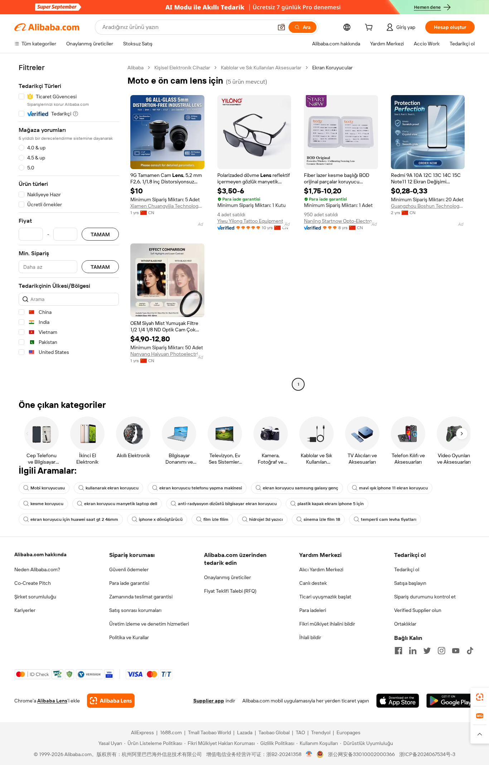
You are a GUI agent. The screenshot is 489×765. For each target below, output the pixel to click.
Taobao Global (274, 732)
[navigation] (69, 227)
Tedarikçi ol (406, 569)
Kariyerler (24, 610)
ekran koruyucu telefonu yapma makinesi (200, 487)
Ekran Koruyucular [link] (332, 67)
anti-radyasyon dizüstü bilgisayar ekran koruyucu (227, 503)
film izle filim (215, 519)
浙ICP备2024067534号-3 (427, 754)
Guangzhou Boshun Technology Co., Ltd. (428, 206)
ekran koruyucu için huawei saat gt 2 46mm (74, 519)
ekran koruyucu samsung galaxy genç (300, 487)
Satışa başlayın (410, 583)
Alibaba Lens (52, 701)
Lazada (244, 732)
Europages (348, 732)
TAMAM (100, 234)
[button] (281, 27)
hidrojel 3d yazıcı (266, 519)
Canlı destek (313, 583)
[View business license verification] (309, 754)
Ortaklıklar (405, 624)
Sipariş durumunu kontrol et (425, 596)
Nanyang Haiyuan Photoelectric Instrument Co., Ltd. (167, 354)
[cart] (370, 28)
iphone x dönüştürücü (161, 519)
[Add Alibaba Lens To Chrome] (111, 701)
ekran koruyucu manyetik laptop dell (120, 503)
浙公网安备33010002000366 (361, 754)
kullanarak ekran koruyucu (112, 487)
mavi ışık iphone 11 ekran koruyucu (393, 487)
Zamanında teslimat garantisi (141, 596)
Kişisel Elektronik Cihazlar (182, 67)
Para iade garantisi (129, 583)
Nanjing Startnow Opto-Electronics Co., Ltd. (341, 221)
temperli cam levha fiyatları (388, 519)
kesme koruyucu (46, 503)
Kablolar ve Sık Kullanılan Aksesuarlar (261, 67)
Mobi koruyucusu (47, 487)
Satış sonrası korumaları (135, 610)
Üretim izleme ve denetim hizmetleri (149, 624)
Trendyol (320, 732)
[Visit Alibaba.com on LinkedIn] (412, 650)
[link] (479, 697)
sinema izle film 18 (322, 519)
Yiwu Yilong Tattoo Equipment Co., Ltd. (254, 221)
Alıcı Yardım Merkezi (321, 569)
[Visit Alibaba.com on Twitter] (427, 650)
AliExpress (142, 732)
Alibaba (135, 67)
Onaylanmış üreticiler (227, 577)
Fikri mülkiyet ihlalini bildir (327, 624)
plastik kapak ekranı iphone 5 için (330, 503)
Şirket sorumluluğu (35, 596)
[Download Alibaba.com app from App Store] (397, 701)
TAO (300, 732)
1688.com (171, 732)
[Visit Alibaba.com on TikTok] (470, 650)
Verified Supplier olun (417, 610)
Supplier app (208, 701)
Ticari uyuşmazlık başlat (325, 596)
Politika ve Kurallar (129, 637)
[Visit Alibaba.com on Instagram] (441, 650)
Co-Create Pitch (32, 583)
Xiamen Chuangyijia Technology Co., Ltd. (167, 206)
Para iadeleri (312, 610)
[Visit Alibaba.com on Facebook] (398, 650)
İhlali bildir (310, 637)
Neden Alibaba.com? (37, 569)
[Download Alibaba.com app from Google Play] (450, 701)
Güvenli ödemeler (129, 569)
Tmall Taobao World (209, 732)
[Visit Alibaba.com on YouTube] (455, 650)
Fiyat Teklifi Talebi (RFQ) (230, 591)
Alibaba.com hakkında (40, 554)
